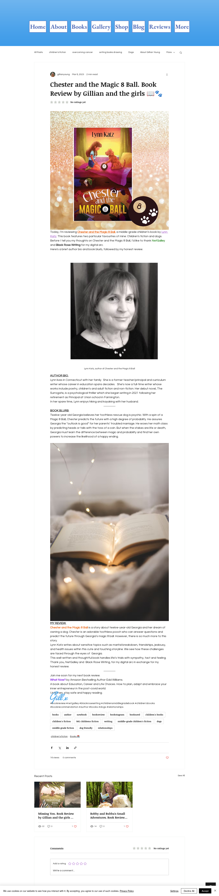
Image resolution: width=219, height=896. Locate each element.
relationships (105, 727)
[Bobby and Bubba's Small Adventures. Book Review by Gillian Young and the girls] (109, 795)
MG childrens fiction (87, 721)
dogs (159, 721)
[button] (180, 52)
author (67, 714)
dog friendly (86, 727)
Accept (205, 890)
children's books (154, 714)
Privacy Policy (127, 890)
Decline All (189, 890)
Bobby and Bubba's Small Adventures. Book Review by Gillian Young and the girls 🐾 (107, 815)
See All (181, 775)
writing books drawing (110, 52)
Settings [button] (174, 890)
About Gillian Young (150, 52)
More (169, 52)
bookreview (98, 714)
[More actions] (167, 74)
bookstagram (117, 714)
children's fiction (57, 52)
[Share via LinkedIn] (67, 747)
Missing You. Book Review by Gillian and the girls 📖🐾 (56, 815)
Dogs (131, 52)
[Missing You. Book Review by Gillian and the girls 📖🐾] (57, 795)
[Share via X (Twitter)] (59, 747)
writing (108, 721)
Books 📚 (75, 736)
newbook (82, 714)
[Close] (215, 890)
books (55, 714)
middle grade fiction (63, 727)
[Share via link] (75, 747)
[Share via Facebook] (51, 747)
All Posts (38, 52)
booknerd (135, 714)
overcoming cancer (82, 52)
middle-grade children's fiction (134, 721)
